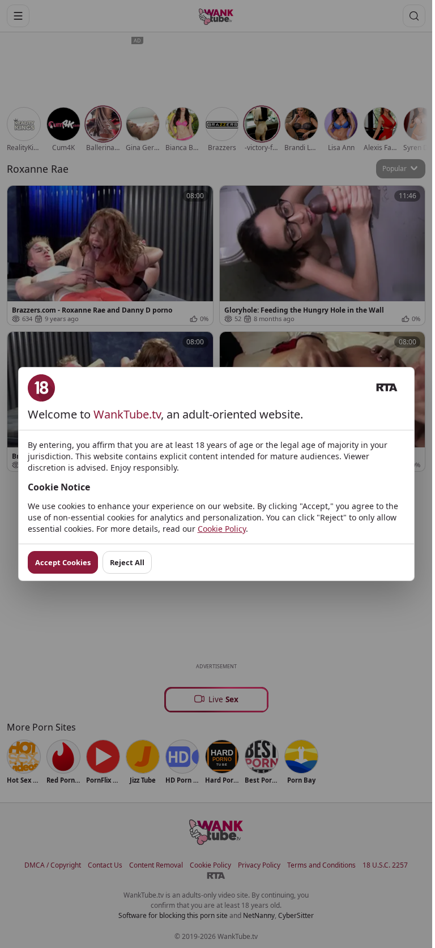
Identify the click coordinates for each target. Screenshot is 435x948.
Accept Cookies (63, 562)
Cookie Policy (222, 528)
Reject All (127, 562)
